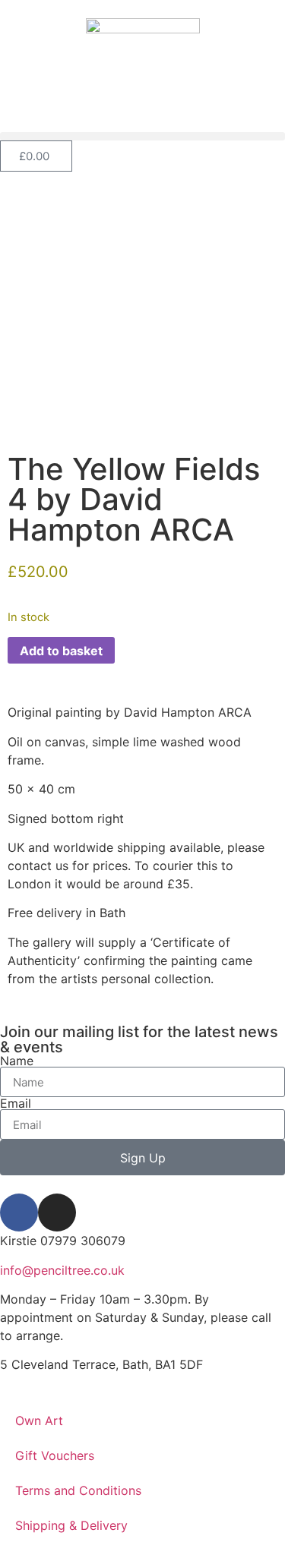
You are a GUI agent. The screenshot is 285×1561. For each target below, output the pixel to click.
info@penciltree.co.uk (62, 1270)
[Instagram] (57, 1212)
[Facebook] (19, 1212)
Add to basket (61, 650)
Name (16, 1061)
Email (15, 1103)
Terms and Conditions (78, 1490)
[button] (142, 136)
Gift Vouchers (54, 1455)
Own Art (39, 1420)
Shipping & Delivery (71, 1525)
